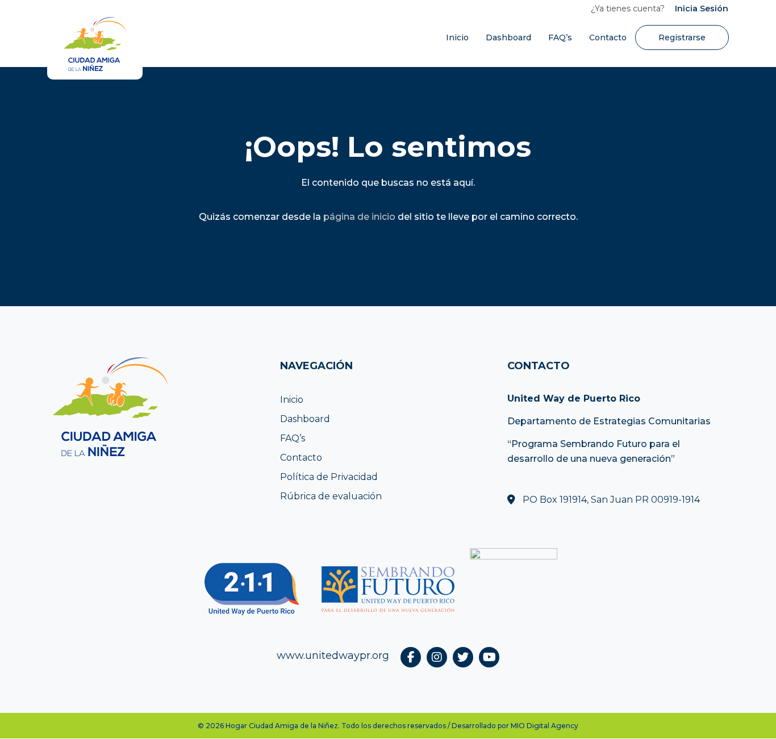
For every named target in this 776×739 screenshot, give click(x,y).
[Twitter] (463, 657)
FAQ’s (560, 37)
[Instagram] (437, 657)
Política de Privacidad (329, 476)
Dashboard (508, 37)
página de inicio (359, 216)
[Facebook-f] (410, 657)
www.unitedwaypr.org (333, 655)
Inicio (457, 37)
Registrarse (682, 37)
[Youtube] (489, 657)
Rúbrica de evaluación (331, 496)
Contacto (608, 37)
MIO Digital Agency (544, 725)
